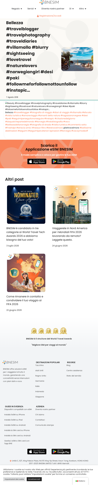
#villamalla (76, 112)
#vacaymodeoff (79, 130)
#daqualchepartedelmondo (19, 121)
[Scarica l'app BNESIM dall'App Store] (36, 161)
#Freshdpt (10, 127)
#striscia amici (24, 127)
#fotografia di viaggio (41, 112)
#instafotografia (54, 121)
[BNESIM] (12, 362)
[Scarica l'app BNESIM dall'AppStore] (36, 451)
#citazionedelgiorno (65, 118)
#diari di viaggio (61, 112)
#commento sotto (77, 124)
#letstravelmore (54, 127)
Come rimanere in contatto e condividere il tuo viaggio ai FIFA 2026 (24, 300)
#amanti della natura (49, 115)
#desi (85, 115)
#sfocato (86, 112)
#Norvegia (40, 121)
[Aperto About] (73, 8)
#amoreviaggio (30, 115)
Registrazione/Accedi (50, 15)
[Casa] (49, 2)
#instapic (49, 118)
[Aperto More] (85, 8)
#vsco (66, 121)
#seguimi (23, 130)
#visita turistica (13, 115)
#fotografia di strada (40, 124)
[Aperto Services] (35, 8)
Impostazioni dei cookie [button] (14, 479)
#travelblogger (21, 112)
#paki (8, 118)
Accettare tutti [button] (34, 479)
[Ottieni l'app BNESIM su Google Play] (61, 451)
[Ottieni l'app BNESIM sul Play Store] (61, 161)
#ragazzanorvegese (71, 115)
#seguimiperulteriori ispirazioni (43, 130)
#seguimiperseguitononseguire (28, 118)
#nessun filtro (39, 127)
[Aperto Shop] (21, 8)
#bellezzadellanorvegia (17, 124)
